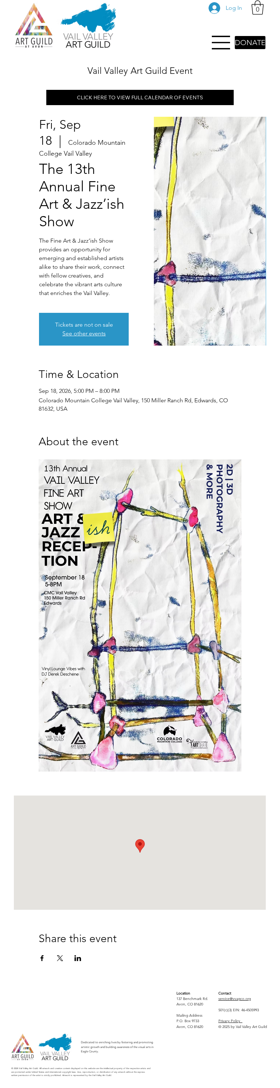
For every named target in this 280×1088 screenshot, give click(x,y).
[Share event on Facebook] (42, 958)
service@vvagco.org (234, 998)
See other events (84, 333)
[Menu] (221, 42)
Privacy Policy (230, 1021)
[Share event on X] (60, 958)
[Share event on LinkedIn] (77, 958)
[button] (258, 7)
